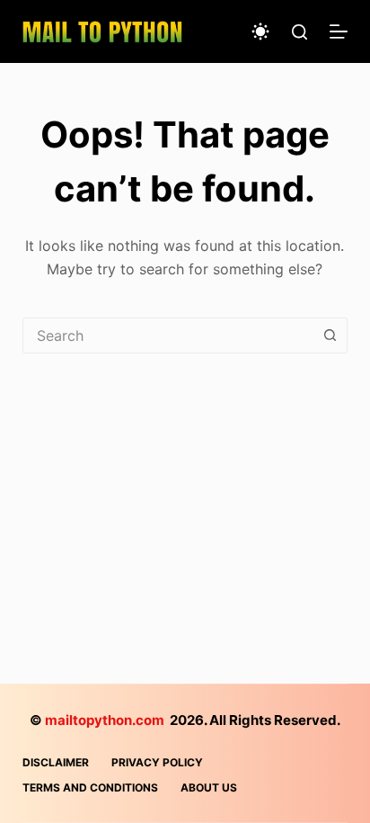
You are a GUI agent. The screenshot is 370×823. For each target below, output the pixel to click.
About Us (209, 787)
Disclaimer (55, 762)
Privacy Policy (157, 762)
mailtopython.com (104, 720)
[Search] (299, 32)
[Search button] (330, 335)
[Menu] (339, 31)
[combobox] (168, 335)
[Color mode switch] (260, 31)
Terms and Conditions (90, 787)
